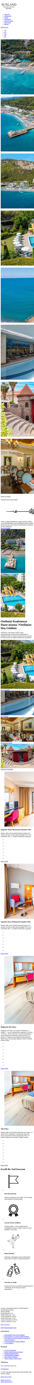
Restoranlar (7, 19)
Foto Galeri (7, 22)
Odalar (6, 17)
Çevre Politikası (8, 1343)
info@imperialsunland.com (8, 1327)
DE (5, 35)
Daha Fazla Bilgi (5, 528)
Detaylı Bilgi (4, 861)
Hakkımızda (7, 16)
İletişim (6, 24)
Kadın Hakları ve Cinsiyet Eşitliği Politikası (16, 1336)
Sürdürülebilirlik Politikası (11, 1355)
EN (5, 32)
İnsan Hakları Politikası (11, 1357)
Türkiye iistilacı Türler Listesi (12, 1358)
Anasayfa (7, 14)
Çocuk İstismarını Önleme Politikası (14, 1341)
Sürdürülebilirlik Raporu (11, 1353)
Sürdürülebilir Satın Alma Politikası (14, 1335)
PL (5, 37)
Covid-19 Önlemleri (10, 1350)
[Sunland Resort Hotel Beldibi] (9, 11)
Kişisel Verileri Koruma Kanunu (13, 1352)
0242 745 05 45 (5, 1324)
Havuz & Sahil (8, 21)
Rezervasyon (4, 27)
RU (5, 34)
